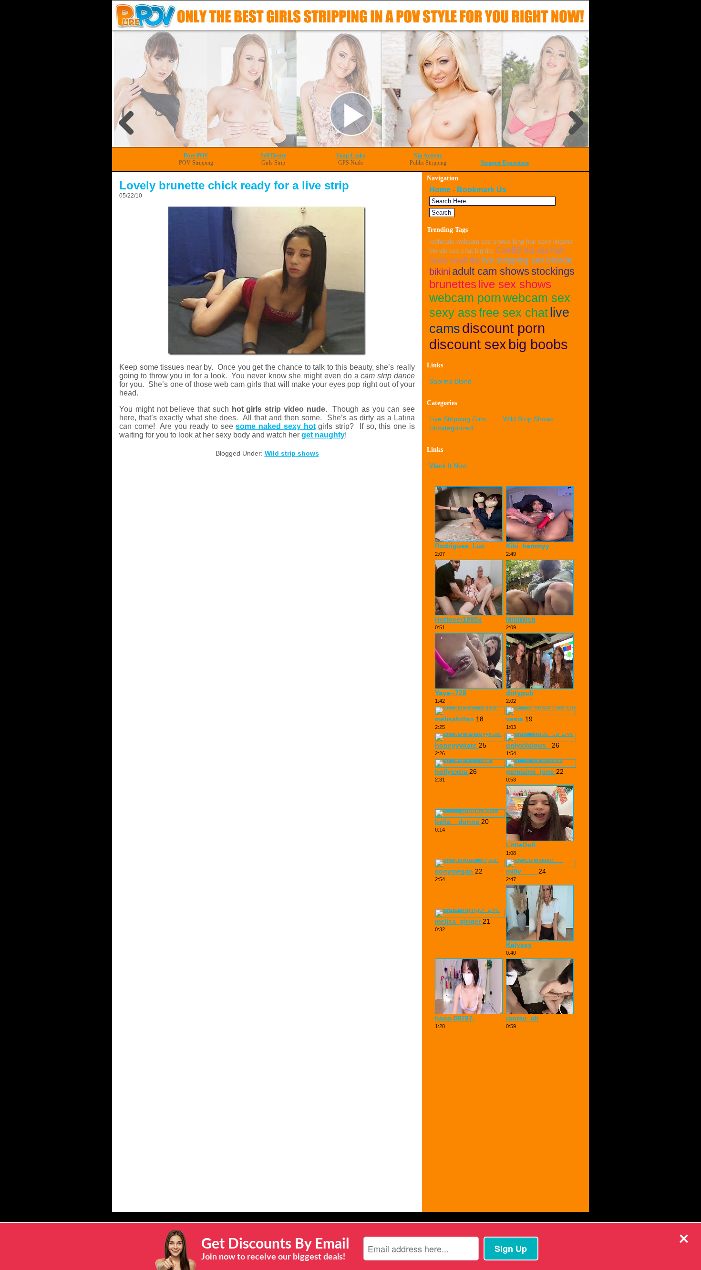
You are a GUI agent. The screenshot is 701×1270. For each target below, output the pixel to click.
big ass (536, 250)
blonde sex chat (451, 250)
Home (440, 190)
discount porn (503, 328)
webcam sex (536, 297)
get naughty (323, 435)
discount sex (467, 344)
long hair (524, 241)
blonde (559, 260)
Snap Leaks (350, 155)
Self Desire (273, 155)
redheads (441, 241)
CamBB (508, 250)
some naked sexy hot (275, 426)
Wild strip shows (292, 453)
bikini (439, 271)
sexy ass (453, 312)
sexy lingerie (555, 241)
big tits (484, 250)
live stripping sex (513, 260)
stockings (553, 271)
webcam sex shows (483, 241)
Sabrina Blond (450, 381)
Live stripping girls (457, 419)
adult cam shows (490, 271)
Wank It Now (448, 465)
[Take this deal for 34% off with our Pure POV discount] (350, 144)
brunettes (452, 284)
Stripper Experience (505, 162)
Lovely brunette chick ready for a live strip (234, 185)
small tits (464, 260)
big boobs (538, 344)
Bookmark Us (481, 190)
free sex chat (513, 312)
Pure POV (196, 155)
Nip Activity (428, 155)
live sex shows (514, 284)
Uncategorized (451, 428)
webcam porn (465, 297)
